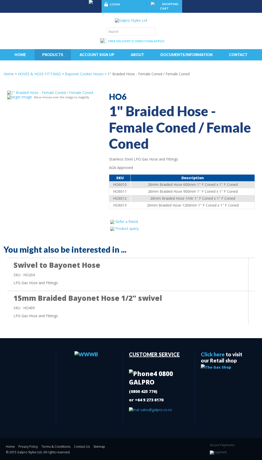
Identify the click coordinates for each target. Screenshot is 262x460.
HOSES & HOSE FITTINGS (39, 73)
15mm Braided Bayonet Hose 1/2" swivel (88, 298)
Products (52, 54)
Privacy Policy (28, 446)
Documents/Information (186, 54)
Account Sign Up (97, 54)
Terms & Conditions (55, 446)
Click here (213, 354)
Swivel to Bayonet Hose (57, 265)
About (137, 54)
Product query (127, 228)
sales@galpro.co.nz (155, 409)
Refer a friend (126, 221)
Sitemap (99, 446)
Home (20, 54)
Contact (238, 54)
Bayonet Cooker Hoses (84, 73)
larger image (21, 96)
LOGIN (115, 4)
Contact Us (82, 446)
